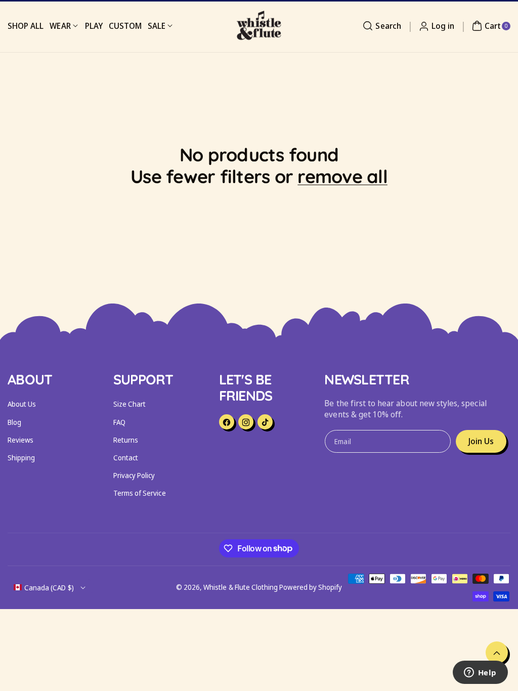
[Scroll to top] (497, 652)
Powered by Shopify (310, 587)
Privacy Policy (134, 475)
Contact (125, 457)
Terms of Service (139, 493)
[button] (380, 25)
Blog (14, 422)
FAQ (119, 422)
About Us (22, 404)
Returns (125, 440)
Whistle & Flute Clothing (240, 587)
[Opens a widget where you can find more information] (480, 673)
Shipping (21, 457)
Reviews (20, 440)
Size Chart (129, 404)
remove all (342, 176)
